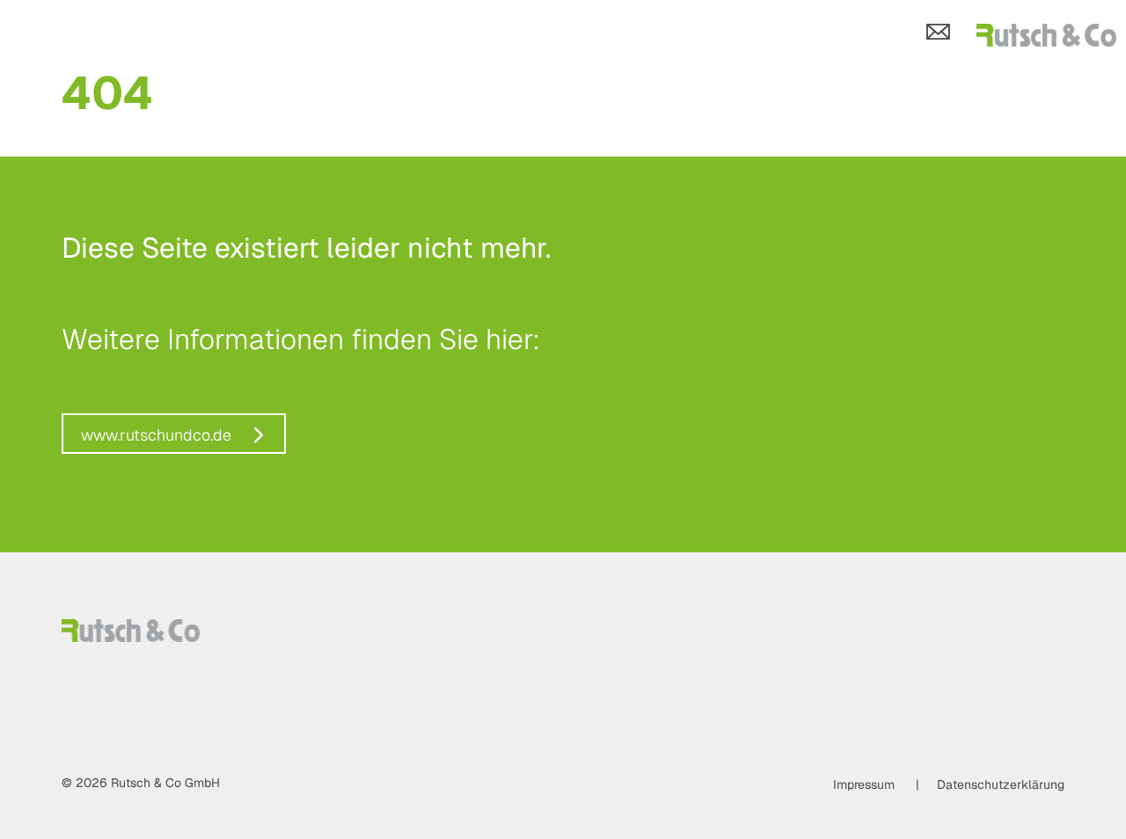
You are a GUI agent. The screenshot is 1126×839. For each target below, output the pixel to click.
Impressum (864, 784)
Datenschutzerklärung (1000, 784)
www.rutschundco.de (156, 435)
